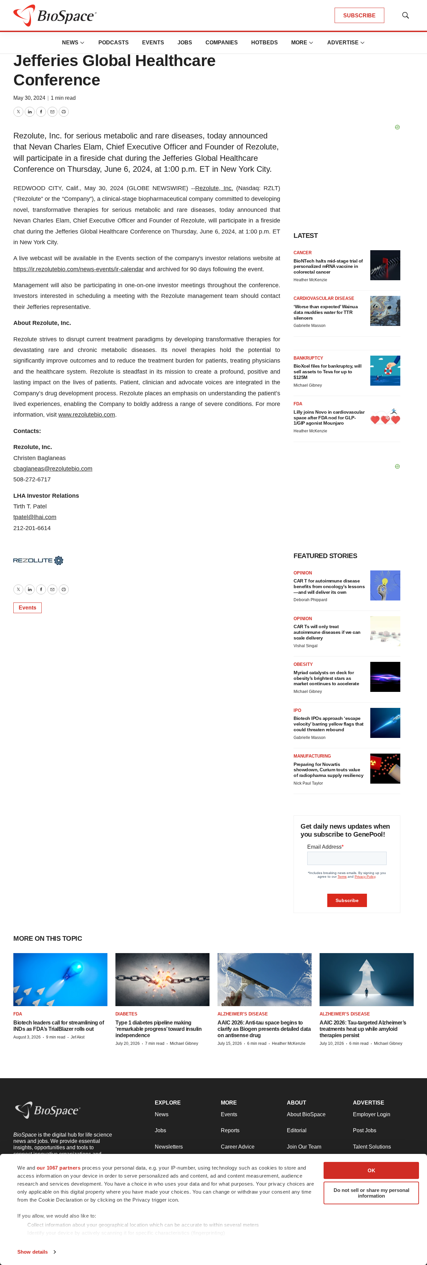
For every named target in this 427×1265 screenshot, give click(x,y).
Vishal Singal (306, 646)
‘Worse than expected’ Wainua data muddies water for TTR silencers (326, 312)
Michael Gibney (308, 385)
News (70, 42)
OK (371, 1170)
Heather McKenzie (310, 280)
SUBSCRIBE (359, 15)
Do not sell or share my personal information (371, 1193)
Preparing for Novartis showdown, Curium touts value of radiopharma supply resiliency (328, 770)
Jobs (184, 42)
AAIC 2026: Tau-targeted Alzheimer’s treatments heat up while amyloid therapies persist (363, 1029)
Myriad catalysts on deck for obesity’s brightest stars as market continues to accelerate (326, 678)
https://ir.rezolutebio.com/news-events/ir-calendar (78, 269)
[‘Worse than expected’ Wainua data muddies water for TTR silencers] (385, 311)
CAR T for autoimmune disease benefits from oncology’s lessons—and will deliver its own (329, 586)
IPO (297, 710)
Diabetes (126, 1013)
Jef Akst (77, 1037)
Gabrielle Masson (310, 325)
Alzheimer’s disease (243, 1013)
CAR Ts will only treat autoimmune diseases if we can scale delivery (327, 632)
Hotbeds (264, 42)
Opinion (303, 572)
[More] (82, 42)
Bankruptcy (308, 358)
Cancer (303, 252)
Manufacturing (312, 756)
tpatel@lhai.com (34, 517)
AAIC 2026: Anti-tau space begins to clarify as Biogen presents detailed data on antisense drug (264, 1029)
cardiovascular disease (324, 298)
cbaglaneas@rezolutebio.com (52, 468)
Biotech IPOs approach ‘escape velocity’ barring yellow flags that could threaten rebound (329, 724)
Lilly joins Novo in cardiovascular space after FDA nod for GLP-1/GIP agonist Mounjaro (329, 417)
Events (153, 42)
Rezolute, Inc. (214, 188)
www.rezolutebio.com (86, 414)
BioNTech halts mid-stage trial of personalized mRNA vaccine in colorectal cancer (328, 266)
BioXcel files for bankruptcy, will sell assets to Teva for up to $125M (327, 371)
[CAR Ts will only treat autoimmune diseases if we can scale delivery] (385, 631)
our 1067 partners (59, 1168)
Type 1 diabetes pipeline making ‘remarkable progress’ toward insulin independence (158, 1029)
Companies (221, 42)
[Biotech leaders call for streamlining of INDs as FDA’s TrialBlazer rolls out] (60, 979)
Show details (32, 1252)
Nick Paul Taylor (308, 783)
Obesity (303, 664)
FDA (298, 403)
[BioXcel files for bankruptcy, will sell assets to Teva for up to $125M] (385, 371)
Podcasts (113, 42)
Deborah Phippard (310, 599)
